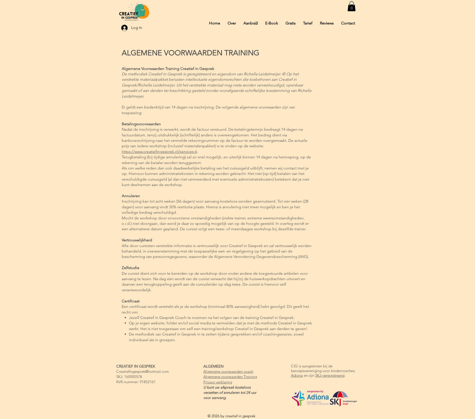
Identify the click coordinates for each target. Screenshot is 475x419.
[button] (351, 6)
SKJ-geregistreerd (329, 375)
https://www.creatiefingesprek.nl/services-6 (159, 151)
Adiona (297, 375)
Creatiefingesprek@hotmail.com (142, 371)
